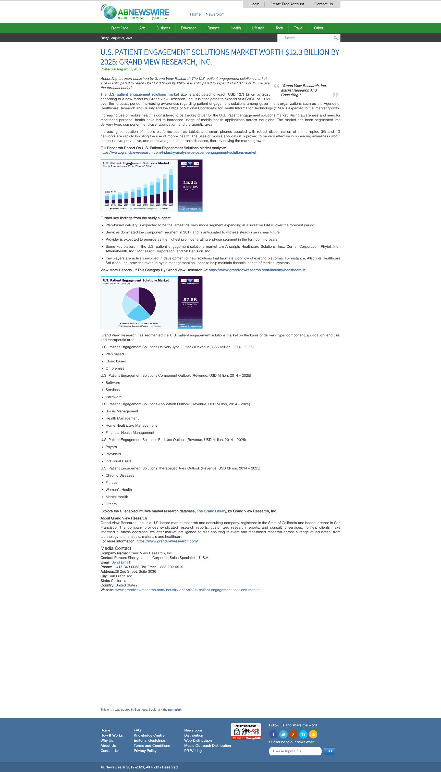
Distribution (193, 735)
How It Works (112, 735)
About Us (108, 746)
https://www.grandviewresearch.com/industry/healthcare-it (257, 270)
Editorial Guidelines (150, 740)
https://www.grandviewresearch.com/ (167, 541)
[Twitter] (283, 735)
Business (163, 27)
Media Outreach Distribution (207, 746)
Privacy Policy (145, 751)
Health (236, 27)
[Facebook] (273, 735)
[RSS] (313, 735)
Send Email (121, 562)
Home (195, 14)
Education (189, 27)
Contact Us (323, 4)
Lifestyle (258, 27)
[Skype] (303, 735)
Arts (142, 27)
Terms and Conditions (152, 746)
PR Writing (193, 751)
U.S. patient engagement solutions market (143, 94)
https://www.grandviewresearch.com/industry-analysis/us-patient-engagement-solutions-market (178, 152)
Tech (279, 27)
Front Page (119, 27)
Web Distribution (198, 740)
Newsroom (215, 14)
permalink (174, 709)
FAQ (137, 730)
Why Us (107, 740)
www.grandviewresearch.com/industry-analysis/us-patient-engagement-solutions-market (187, 590)
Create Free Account (287, 4)
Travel (298, 27)
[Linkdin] (293, 735)
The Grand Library (211, 511)
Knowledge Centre (149, 735)
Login (254, 4)
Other (318, 27)
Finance (213, 27)
